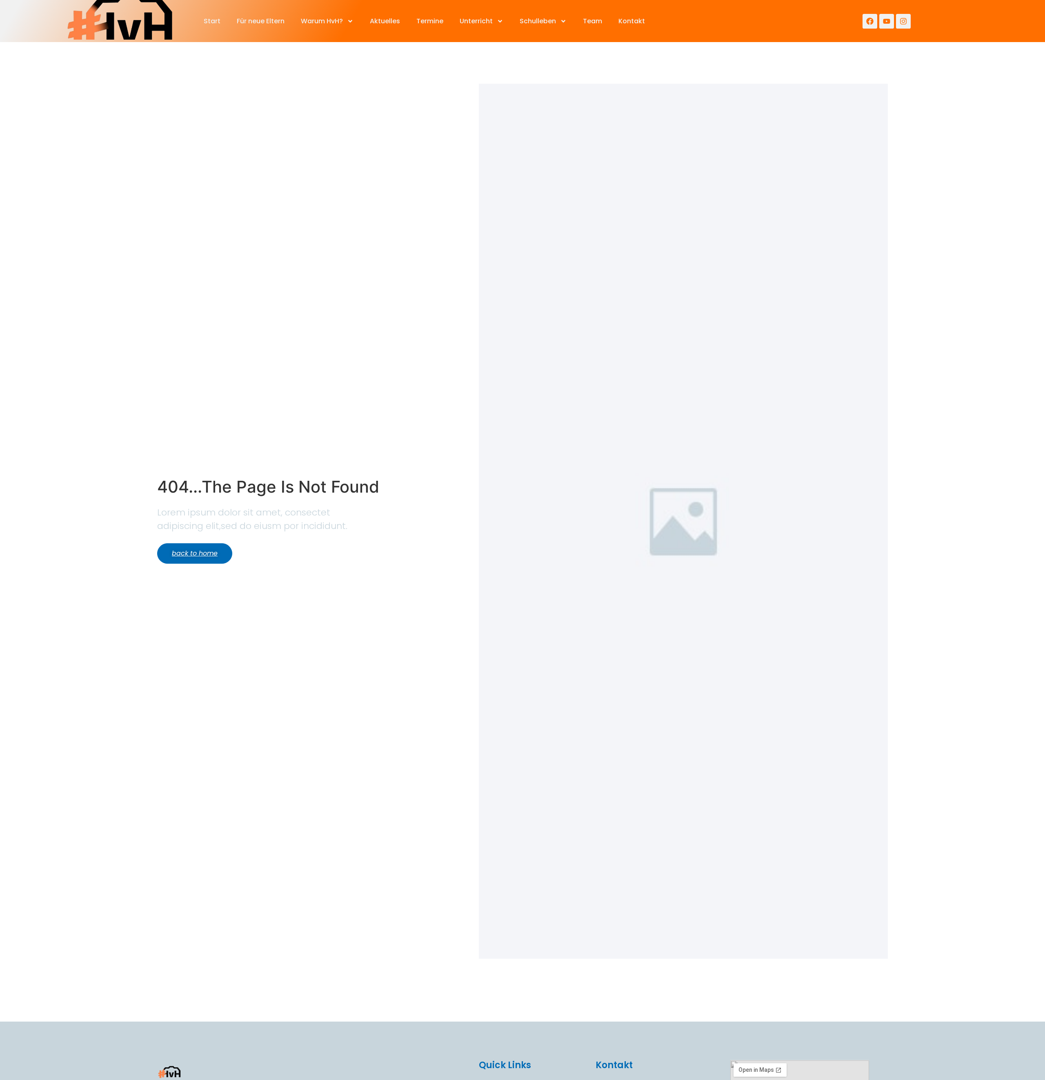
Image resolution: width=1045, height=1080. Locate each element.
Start (212, 21)
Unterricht (476, 21)
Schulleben (538, 21)
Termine (429, 21)
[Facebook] (870, 21)
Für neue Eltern (261, 21)
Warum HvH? (322, 21)
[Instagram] (903, 21)
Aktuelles (385, 21)
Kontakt (631, 21)
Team (592, 21)
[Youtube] (886, 21)
